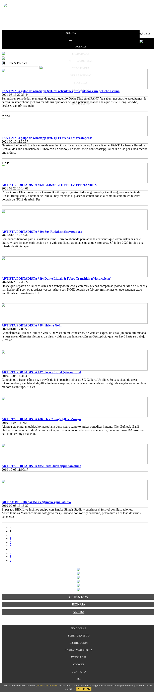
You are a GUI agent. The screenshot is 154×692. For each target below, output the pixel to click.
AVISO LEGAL (79, 657)
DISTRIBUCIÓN (79, 642)
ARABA (78, 612)
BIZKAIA (78, 604)
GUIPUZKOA (78, 596)
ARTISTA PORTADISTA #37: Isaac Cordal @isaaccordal (41, 372)
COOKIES (78, 664)
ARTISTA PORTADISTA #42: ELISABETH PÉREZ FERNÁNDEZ (49, 184)
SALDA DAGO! (80, 53)
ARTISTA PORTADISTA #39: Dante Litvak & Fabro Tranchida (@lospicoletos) (56, 278)
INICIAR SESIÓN (80, 97)
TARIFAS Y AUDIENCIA (78, 650)
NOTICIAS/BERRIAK (81, 60)
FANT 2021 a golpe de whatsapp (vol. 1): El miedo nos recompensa (47, 138)
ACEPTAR (84, 689)
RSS (78, 678)
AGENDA (70, 33)
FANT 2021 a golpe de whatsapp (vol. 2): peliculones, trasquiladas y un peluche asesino (61, 91)
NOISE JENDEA (80, 68)
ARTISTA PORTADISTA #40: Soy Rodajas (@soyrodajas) (42, 231)
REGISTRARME (80, 104)
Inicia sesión (126, 33)
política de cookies (47, 685)
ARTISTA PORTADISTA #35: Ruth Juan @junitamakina (41, 466)
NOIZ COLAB (78, 628)
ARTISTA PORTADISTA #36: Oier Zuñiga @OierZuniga (41, 419)
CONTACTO (79, 671)
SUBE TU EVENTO (78, 635)
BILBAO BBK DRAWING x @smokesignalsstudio (36, 502)
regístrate (143, 33)
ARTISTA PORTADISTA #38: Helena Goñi (31, 325)
